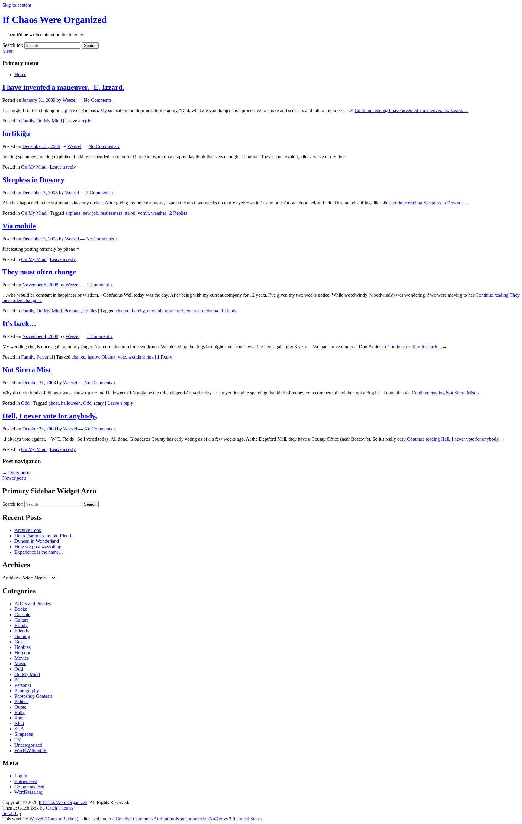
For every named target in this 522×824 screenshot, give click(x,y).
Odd (25, 403)
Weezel (69, 100)
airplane (72, 213)
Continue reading (411, 110)
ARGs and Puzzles (32, 603)
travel (130, 213)
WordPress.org (28, 792)
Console (22, 614)
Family (27, 120)
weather (158, 213)
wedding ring (141, 356)
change (122, 310)
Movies (21, 658)
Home (20, 74)
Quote (20, 707)
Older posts (16, 472)
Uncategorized (28, 745)
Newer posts (17, 478)
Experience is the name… (38, 552)
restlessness (111, 213)
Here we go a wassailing (37, 546)
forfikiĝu (16, 133)
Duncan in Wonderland (36, 541)
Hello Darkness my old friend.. (43, 535)
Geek (19, 641)
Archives (11, 577)
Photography (26, 690)
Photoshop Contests (33, 696)
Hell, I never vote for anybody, (49, 416)
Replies (178, 213)
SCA (19, 728)
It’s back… (19, 323)
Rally (19, 712)
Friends (21, 630)
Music (20, 663)
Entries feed (25, 781)
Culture (21, 620)
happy (93, 356)
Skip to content (16, 5)
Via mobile (19, 226)
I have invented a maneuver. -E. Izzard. (63, 87)
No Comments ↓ (99, 100)
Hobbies (22, 647)
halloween (71, 403)
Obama (108, 356)
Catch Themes (59, 807)
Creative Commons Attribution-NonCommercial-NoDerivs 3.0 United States (189, 818)
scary (99, 403)
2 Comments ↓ (100, 192)
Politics (90, 310)
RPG (19, 723)
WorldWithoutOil (30, 750)
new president (178, 310)
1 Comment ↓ (100, 284)
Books (20, 609)
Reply (229, 310)
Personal (72, 310)
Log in (20, 775)
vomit (143, 213)
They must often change (39, 272)
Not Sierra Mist (26, 370)
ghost (53, 403)
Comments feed (29, 786)
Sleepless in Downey (33, 180)
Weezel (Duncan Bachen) (53, 818)
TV (17, 739)
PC (17, 679)
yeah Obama (206, 310)
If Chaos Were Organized (54, 19)
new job (90, 213)
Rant (19, 717)
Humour (22, 652)
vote (122, 356)
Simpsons (23, 734)
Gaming (22, 636)
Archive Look (27, 530)
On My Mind (49, 120)
